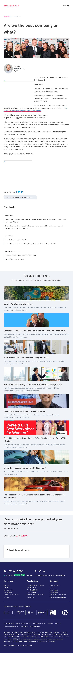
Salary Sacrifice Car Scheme (35, 595)
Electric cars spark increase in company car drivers (26, 357)
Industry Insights (55, 585)
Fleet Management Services (35, 585)
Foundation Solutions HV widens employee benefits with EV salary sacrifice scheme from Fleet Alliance (35, 220)
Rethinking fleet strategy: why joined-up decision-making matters (33, 384)
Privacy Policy (24, 626)
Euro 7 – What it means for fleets (17, 240)
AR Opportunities (9, 590)
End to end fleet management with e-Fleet (20, 255)
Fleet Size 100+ (31, 592)
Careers (6, 587)
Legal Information (9, 623)
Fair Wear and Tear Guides (58, 595)
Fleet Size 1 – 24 (31, 587)
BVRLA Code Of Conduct (23, 623)
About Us (6, 585)
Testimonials (8, 592)
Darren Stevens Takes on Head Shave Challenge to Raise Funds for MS (30, 244)
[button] (64, 5)
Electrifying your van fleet (14, 259)
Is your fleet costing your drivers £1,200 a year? (25, 468)
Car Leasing (30, 597)
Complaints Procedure (38, 623)
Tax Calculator (54, 592)
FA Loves (6, 597)
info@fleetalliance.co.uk (43, 575)
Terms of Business (35, 626)
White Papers (54, 590)
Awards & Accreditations (11, 595)
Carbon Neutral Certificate (58, 597)
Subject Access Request (11, 626)
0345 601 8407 (22, 535)
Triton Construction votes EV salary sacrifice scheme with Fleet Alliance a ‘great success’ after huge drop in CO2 (34, 227)
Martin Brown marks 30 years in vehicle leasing (24, 411)
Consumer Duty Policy (53, 623)
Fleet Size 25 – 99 (32, 590)
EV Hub (52, 587)
